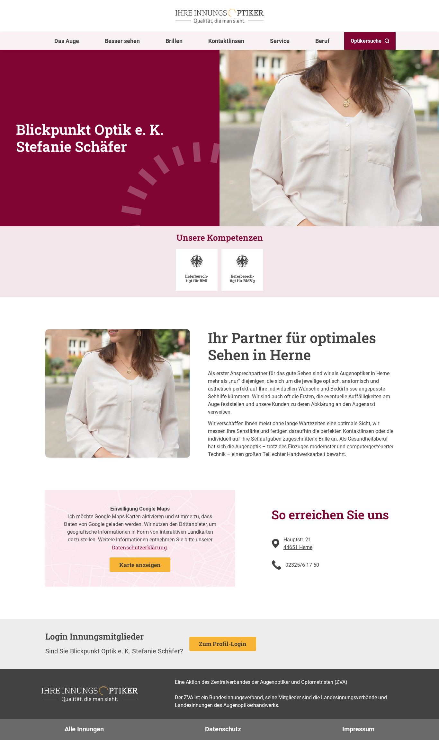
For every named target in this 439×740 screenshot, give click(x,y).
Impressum (358, 729)
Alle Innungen (84, 729)
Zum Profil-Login (222, 644)
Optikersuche (366, 41)
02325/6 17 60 (302, 565)
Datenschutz (223, 729)
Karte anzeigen (140, 565)
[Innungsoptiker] (219, 16)
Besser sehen (122, 41)
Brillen (174, 41)
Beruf (322, 41)
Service (280, 41)
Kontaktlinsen (226, 41)
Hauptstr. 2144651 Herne (297, 543)
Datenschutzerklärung (139, 547)
